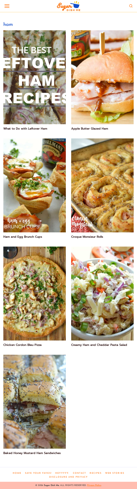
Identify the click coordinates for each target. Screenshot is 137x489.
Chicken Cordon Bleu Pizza (22, 345)
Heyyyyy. (62, 473)
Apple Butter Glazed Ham (89, 128)
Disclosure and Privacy (68, 477)
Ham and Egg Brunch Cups (22, 237)
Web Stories (114, 473)
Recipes (95, 473)
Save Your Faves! (38, 473)
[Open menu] (7, 6)
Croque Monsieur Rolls (87, 237)
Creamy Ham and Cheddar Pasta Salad (99, 345)
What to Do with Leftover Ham (25, 128)
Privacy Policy (94, 485)
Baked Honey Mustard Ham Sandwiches (32, 453)
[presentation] (34, 77)
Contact (79, 473)
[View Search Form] (131, 6)
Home (17, 473)
